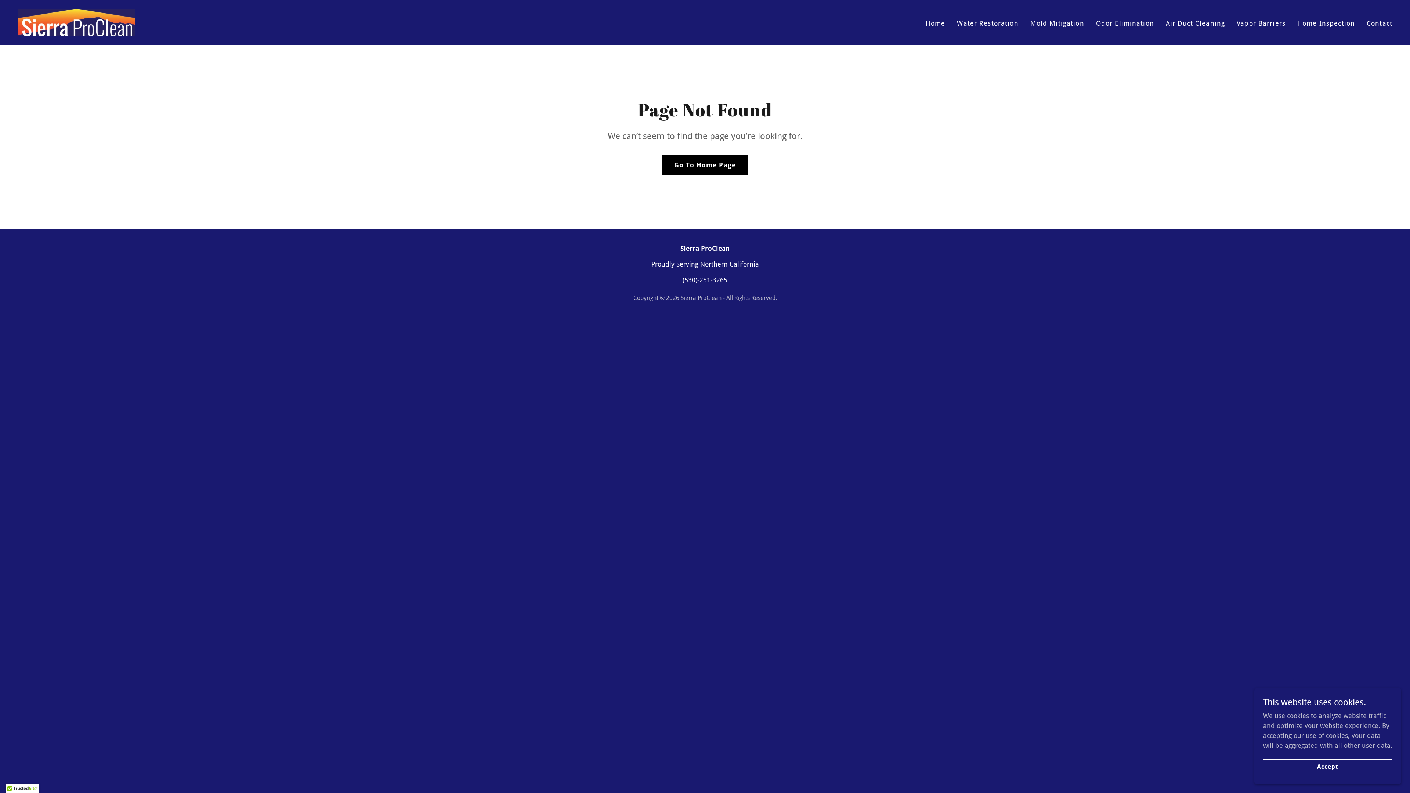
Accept (1327, 766)
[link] (76, 22)
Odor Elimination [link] (1125, 23)
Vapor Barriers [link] (1261, 23)
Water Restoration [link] (987, 23)
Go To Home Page (705, 165)
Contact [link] (1379, 23)
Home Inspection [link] (1326, 23)
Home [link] (936, 23)
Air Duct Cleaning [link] (1195, 23)
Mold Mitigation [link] (1057, 23)
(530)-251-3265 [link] (705, 280)
